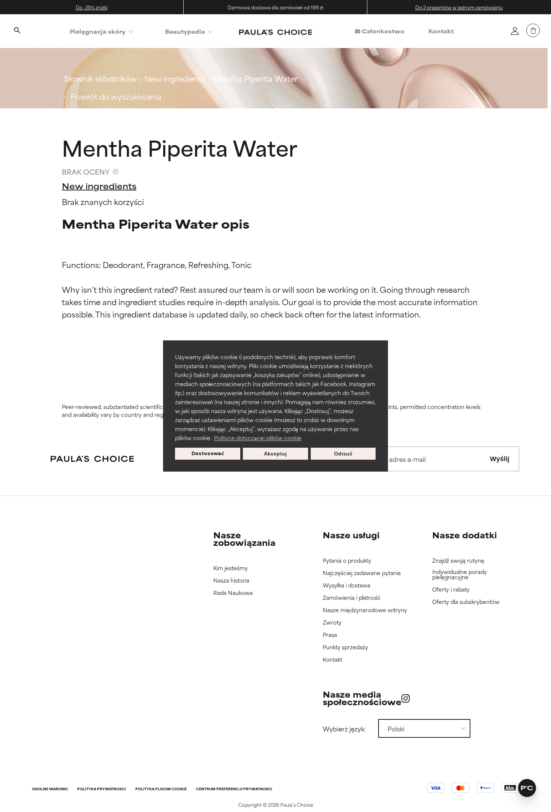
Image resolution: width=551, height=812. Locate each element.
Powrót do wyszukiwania (115, 96)
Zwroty (332, 622)
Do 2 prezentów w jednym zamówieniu (459, 7)
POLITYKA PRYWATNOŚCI (101, 789)
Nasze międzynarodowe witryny (365, 610)
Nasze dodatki (464, 535)
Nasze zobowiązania (244, 538)
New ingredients (174, 78)
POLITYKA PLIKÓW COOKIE (161, 789)
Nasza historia (231, 580)
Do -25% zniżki (92, 7)
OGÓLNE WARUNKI (50, 789)
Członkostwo (382, 31)
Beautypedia (185, 31)
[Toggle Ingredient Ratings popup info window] (115, 172)
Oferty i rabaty (451, 589)
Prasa (330, 635)
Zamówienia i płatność (352, 598)
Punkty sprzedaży (345, 647)
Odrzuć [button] (343, 454)
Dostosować (208, 453)
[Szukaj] (17, 31)
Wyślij (499, 459)
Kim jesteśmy (230, 568)
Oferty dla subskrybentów (466, 602)
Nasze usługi (351, 535)
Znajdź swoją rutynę (458, 560)
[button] (527, 788)
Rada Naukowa (233, 593)
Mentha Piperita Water (255, 78)
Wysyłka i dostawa (346, 585)
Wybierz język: (344, 728)
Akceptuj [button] (275, 454)
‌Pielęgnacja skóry (98, 31)
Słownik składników (100, 78)
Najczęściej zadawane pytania (362, 573)
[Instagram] (405, 698)
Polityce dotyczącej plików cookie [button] (257, 437)
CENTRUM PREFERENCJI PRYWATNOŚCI (234, 789)
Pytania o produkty (347, 560)
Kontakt (441, 31)
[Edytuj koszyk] (533, 30)
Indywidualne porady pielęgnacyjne (459, 574)
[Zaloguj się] (514, 30)
